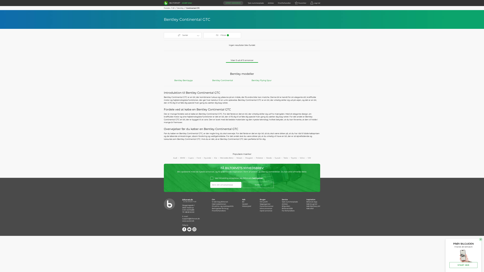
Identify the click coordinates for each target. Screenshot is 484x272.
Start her (463, 265)
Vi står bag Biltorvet (220, 202)
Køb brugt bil (311, 204)
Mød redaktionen (219, 204)
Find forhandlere (219, 211)
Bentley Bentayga (183, 80)
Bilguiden (286, 206)
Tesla (285, 158)
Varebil (245, 204)
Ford (199, 158)
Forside (167, 8)
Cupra (191, 158)
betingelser (257, 178)
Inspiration (310, 199)
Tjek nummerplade (256, 3)
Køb (243, 199)
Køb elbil (310, 208)
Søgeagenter (265, 204)
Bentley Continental (222, 80)
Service (285, 199)
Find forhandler (284, 3)
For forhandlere (288, 211)
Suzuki (277, 158)
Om (213, 199)
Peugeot (249, 158)
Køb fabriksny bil (313, 206)
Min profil (264, 202)
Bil (173, 8)
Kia (215, 158)
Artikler (271, 3)
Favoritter (302, 3)
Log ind (317, 3)
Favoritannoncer (266, 206)
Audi (175, 158)
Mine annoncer (266, 208)
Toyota (294, 158)
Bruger (263, 199)
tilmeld (258, 185)
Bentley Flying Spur (261, 80)
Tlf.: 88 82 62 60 (188, 212)
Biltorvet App (311, 202)
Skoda (269, 158)
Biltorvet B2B (287, 208)
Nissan (239, 158)
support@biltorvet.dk (191, 219)
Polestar (259, 158)
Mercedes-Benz (226, 158)
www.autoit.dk (188, 221)
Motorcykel (246, 206)
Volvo (302, 158)
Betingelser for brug (220, 208)
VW (309, 158)
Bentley (180, 8)
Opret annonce (233, 3)
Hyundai (207, 158)
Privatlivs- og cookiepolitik (223, 206)
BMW (182, 158)
